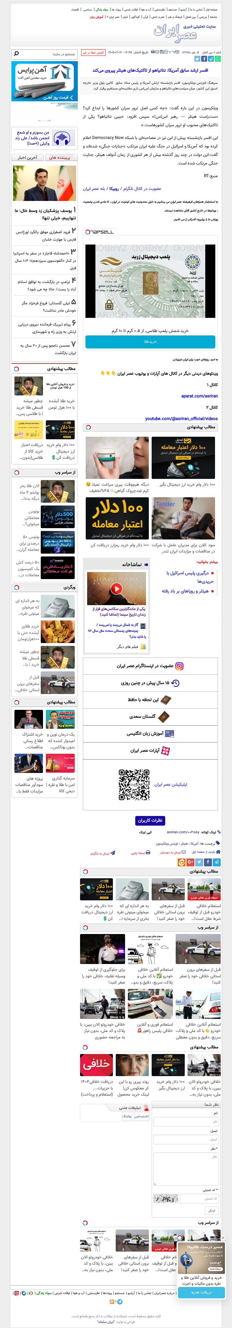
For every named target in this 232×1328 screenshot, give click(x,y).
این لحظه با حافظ (143, 700)
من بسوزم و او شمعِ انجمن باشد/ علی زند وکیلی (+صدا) (32, 138)
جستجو (173, 10)
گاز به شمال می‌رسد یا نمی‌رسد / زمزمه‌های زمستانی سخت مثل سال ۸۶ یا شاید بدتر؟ (117, 630)
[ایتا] (182, 862)
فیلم (125, 17)
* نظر (214, 1148)
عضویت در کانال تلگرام (142, 189)
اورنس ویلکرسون (167, 843)
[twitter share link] (197, 59)
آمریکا (195, 843)
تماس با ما (196, 10)
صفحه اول (211, 10)
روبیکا (114, 189)
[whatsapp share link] (218, 59)
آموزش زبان (96, 17)
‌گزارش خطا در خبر (93, 53)
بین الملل (190, 17)
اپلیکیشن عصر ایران (170, 784)
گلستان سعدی (142, 716)
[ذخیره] (162, 52)
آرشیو (184, 10)
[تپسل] (88, 232)
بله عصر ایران (94, 189)
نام (216, 1113)
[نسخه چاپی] (153, 52)
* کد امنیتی (210, 1190)
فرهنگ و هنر (175, 17)
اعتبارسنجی (142, 1116)
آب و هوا (146, 10)
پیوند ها (116, 10)
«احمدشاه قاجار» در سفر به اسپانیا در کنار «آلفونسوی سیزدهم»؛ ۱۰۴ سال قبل (44, 261)
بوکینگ (127, 1116)
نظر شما (212, 1104)
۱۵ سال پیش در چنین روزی (145, 683)
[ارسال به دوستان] (157, 52)
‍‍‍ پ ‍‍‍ (172, 51)
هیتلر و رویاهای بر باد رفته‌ (185, 591)
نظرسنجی (159, 10)
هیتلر (184, 843)
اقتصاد (75, 10)
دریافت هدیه (201, 1293)
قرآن (145, 17)
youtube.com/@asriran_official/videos (181, 419)
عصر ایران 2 (113, 17)
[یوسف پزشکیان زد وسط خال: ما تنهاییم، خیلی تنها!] (44, 183)
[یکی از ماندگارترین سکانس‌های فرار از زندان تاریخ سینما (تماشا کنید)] (116, 588)
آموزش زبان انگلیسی (145, 733)
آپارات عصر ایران (145, 750)
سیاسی (87, 10)
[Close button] (223, 1238)
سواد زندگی (102, 10)
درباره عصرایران (164, 1293)
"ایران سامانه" (106, 1322)
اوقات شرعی (131, 10)
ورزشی (203, 17)
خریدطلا (150, 342)
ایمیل (214, 1131)
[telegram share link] (211, 59)
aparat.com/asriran (199, 396)
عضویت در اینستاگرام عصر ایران (145, 666)
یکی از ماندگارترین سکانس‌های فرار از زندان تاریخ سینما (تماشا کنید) (119, 612)
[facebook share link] (204, 59)
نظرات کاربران (150, 820)
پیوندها (107, 1293)
